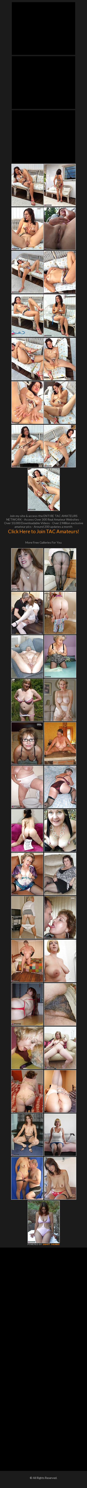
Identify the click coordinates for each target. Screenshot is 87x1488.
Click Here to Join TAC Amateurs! (43, 531)
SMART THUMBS (51, 1244)
